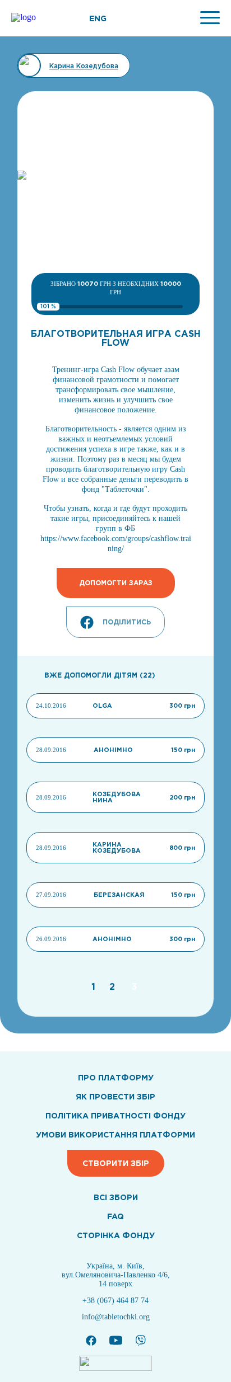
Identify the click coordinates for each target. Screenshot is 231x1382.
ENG (98, 18)
